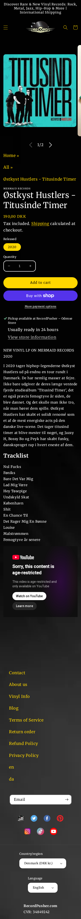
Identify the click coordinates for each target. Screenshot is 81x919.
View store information (32, 337)
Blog (13, 708)
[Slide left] (31, 145)
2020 (12, 247)
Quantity (9, 257)
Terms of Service (26, 720)
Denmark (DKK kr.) (38, 863)
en (11, 767)
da (11, 779)
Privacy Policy (23, 755)
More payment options (40, 306)
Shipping (40, 223)
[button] (6, 27)
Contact (17, 672)
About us (18, 684)
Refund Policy (23, 743)
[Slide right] (50, 145)
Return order (22, 731)
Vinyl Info (19, 696)
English (38, 888)
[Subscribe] (67, 799)
